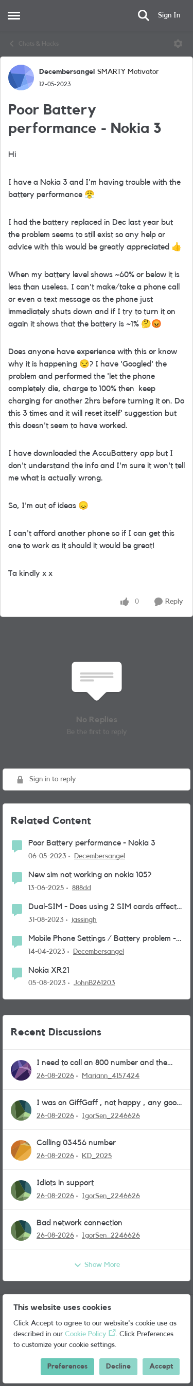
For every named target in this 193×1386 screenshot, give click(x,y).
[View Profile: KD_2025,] (21, 1150)
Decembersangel (67, 71)
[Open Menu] (178, 43)
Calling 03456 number (76, 1143)
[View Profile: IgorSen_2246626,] (21, 1110)
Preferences (67, 1366)
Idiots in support (65, 1183)
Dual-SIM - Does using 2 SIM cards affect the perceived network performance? (102, 907)
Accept (161, 1366)
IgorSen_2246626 (111, 1116)
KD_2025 (97, 1156)
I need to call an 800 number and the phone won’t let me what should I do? (102, 1063)
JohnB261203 (94, 983)
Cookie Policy (85, 1334)
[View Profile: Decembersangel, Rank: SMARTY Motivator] (21, 77)
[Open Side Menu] (14, 15)
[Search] (143, 15)
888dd (81, 888)
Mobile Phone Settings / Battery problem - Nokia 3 (102, 939)
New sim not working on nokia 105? (89, 875)
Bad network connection (79, 1223)
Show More (102, 1264)
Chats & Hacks (39, 44)
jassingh (84, 919)
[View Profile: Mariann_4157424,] (21, 1070)
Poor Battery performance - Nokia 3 (91, 843)
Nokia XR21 (48, 970)
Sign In (169, 15)
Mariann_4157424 (110, 1076)
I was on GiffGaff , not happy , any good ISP (109, 1103)
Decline (118, 1366)
